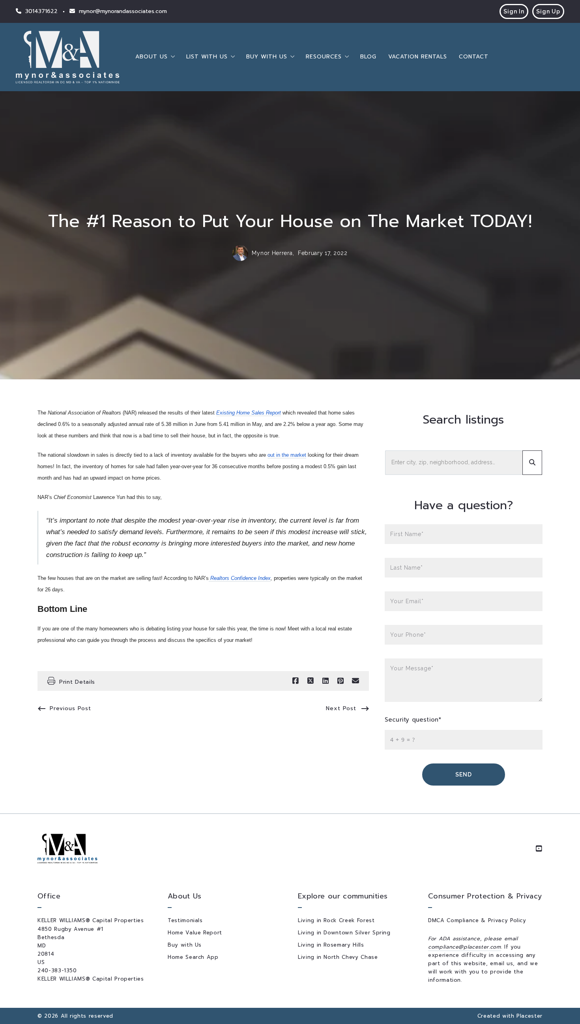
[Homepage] (68, 57)
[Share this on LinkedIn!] (325, 681)
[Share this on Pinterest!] (340, 681)
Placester (529, 1016)
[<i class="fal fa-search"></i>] (532, 462)
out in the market (287, 455)
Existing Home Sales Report (248, 413)
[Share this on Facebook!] (295, 681)
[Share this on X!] (310, 681)
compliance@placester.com (464, 947)
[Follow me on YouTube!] (539, 848)
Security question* (413, 720)
